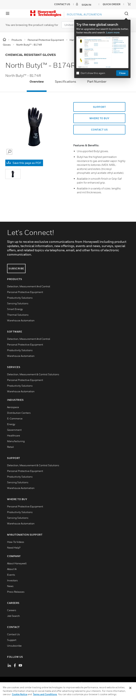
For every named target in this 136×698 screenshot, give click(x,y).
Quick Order (111, 4)
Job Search (13, 615)
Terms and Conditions (45, 694)
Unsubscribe (14, 645)
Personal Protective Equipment (25, 291)
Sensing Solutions (17, 303)
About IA (11, 568)
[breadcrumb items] (5, 39)
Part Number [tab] (96, 81)
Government (14, 429)
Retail (10, 446)
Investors (12, 580)
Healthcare (13, 435)
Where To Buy (99, 118)
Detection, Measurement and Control (28, 286)
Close (122, 72)
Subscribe (16, 268)
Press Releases (15, 591)
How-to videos (15, 541)
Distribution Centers (19, 412)
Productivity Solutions (20, 297)
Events (11, 574)
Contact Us (13, 634)
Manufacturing (16, 441)
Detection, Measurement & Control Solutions (33, 374)
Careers (11, 610)
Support (99, 106)
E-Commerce (14, 418)
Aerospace (13, 407)
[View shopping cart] (129, 4)
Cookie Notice (19, 694)
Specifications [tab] (65, 81)
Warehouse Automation (21, 320)
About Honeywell (17, 563)
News (10, 586)
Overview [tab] (37, 81)
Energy (11, 424)
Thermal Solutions (18, 314)
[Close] (130, 688)
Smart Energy (15, 309)
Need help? (13, 547)
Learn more (113, 32)
